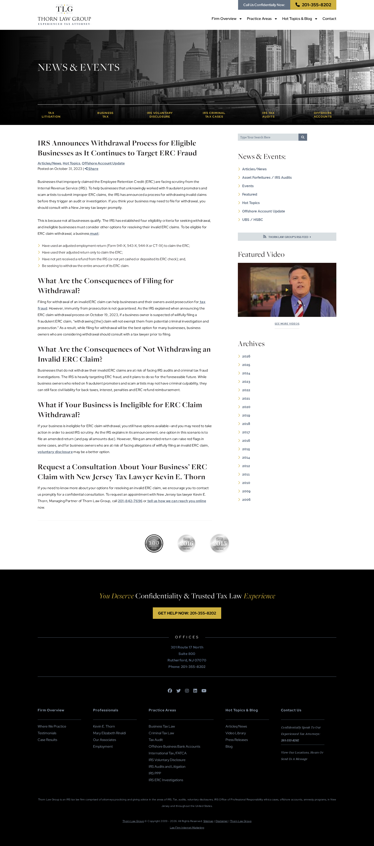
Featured (249, 194)
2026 (246, 356)
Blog (229, 746)
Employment (103, 746)
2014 (246, 457)
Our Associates (104, 739)
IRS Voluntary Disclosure (167, 760)
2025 (246, 365)
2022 (246, 390)
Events (248, 186)
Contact (329, 18)
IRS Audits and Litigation (167, 766)
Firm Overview (224, 18)
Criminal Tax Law (161, 733)
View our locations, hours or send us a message (302, 755)
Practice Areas (259, 18)
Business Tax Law (162, 726)
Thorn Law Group (133, 821)
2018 (246, 424)
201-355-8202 (316, 5)
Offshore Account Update (103, 163)
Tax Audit (156, 739)
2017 (246, 432)
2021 (246, 398)
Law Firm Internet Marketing (187, 827)
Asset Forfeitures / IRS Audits (267, 178)
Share (93, 168)
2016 (246, 441)
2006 (246, 500)
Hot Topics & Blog (297, 18)
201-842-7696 (130, 501)
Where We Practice (52, 726)
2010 (246, 483)
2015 (246, 449)
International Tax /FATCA (168, 753)
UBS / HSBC (252, 220)
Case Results (47, 739)
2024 (246, 373)
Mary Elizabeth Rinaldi (109, 733)
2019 (246, 415)
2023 (246, 382)
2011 (246, 474)
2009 (246, 491)
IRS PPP (155, 773)
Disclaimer (222, 821)
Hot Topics (71, 163)
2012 (246, 466)
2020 (246, 407)
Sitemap (208, 821)
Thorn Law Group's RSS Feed (288, 237)
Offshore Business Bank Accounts (174, 746)
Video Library (236, 733)
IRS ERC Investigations (166, 780)
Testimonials (47, 733)
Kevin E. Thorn (104, 726)
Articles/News (49, 163)
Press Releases (237, 739)
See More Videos (287, 323)
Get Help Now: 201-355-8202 (187, 613)
